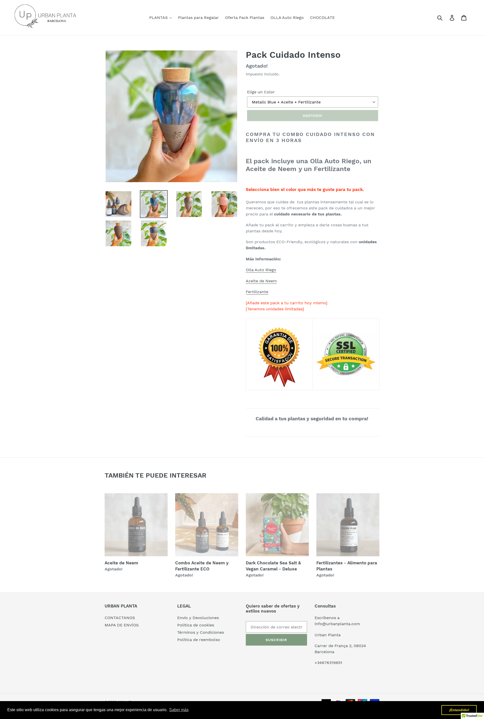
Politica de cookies (195, 625)
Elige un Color (261, 92)
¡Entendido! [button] (459, 710)
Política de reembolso (198, 639)
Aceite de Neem (261, 281)
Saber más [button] (179, 710)
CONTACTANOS (120, 617)
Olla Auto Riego (261, 269)
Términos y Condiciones (200, 632)
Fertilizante (257, 291)
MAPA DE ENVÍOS (122, 625)
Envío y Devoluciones (198, 617)
